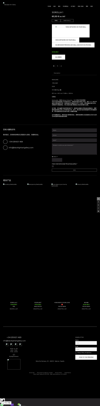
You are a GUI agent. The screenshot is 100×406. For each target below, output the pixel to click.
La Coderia (63, 374)
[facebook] (7, 344)
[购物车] (95, 6)
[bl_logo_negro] (9, 6)
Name (76, 340)
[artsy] (20, 344)
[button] (56, 6)
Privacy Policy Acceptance (84, 352)
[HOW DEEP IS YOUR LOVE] (62, 242)
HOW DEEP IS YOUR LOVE (62, 302)
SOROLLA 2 (13, 302)
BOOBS (86, 302)
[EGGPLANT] (38, 242)
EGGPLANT (37, 302)
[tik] (11, 344)
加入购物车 (58, 57)
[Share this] (54, 66)
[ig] (16, 344)
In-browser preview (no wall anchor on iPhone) (73, 45)
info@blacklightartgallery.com (21, 147)
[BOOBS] (86, 242)
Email (76, 346)
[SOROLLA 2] (13, 242)
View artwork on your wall (65, 40)
